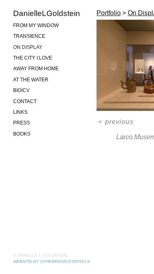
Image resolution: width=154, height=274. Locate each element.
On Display (27, 47)
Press (21, 123)
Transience (29, 36)
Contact (25, 101)
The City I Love (32, 58)
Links (20, 112)
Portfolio (109, 12)
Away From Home (36, 68)
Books (21, 134)
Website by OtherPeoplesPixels (51, 261)
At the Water (30, 80)
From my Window (36, 25)
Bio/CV (21, 90)
